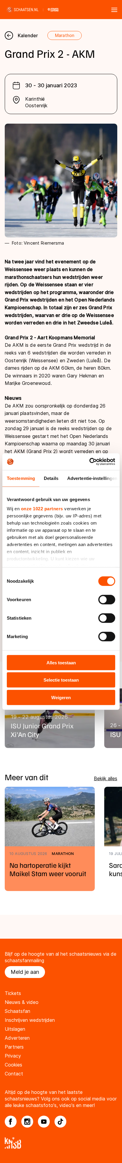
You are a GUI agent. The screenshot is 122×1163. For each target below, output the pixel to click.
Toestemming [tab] (21, 478)
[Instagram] (27, 1122)
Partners (14, 1047)
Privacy (13, 1056)
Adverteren (17, 1038)
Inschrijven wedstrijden (30, 1020)
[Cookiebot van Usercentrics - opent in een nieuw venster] (89, 462)
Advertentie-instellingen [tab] (92, 478)
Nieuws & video (21, 1002)
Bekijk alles (105, 778)
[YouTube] (44, 1122)
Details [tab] (51, 478)
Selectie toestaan (61, 679)
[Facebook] (11, 1122)
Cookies (13, 1065)
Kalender (28, 35)
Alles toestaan (61, 662)
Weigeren (61, 697)
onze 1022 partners (42, 508)
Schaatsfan (17, 1011)
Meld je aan (25, 972)
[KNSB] (61, 1143)
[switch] (106, 599)
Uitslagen (15, 1029)
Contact (14, 1074)
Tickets (13, 993)
